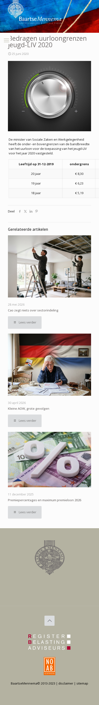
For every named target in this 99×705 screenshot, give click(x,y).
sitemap (82, 683)
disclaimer (65, 683)
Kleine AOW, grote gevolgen (28, 408)
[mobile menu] (6, 40)
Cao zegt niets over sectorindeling (33, 310)
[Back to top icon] (49, 621)
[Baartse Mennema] (18, 34)
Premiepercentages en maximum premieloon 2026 (44, 500)
